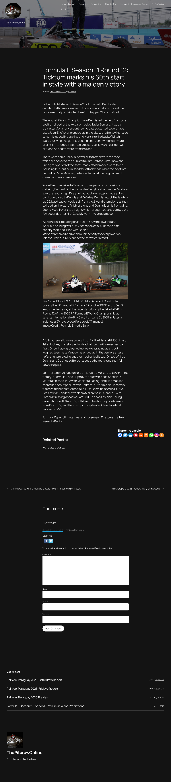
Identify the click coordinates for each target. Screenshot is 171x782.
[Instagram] (156, 435)
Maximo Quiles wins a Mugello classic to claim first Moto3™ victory (46, 488)
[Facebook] (120, 435)
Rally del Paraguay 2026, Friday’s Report (32, 688)
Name (45, 589)
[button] (46, 540)
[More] (161, 435)
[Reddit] (141, 435)
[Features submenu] (87, 4)
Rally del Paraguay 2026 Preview (28, 697)
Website (45, 614)
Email (45, 601)
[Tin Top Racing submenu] (164, 4)
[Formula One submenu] (102, 4)
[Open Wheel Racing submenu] (148, 4)
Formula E (72, 91)
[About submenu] (66, 9)
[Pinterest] (135, 435)
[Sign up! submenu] (75, 4)
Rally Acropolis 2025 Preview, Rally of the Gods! (135, 488)
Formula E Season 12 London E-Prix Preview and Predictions (45, 706)
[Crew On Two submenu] (117, 4)
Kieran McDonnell (58, 91)
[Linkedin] (130, 435)
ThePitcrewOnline (15, 22)
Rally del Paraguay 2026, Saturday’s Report (34, 680)
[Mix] (146, 435)
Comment (47, 554)
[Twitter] (125, 435)
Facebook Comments (74, 530)
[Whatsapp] (151, 435)
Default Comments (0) (52, 530)
